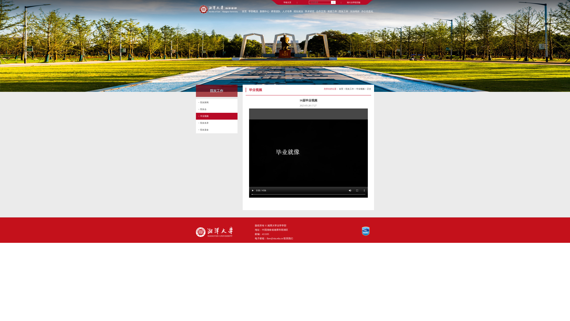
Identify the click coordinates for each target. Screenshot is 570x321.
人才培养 (287, 11)
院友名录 (204, 123)
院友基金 (204, 130)
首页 (244, 11)
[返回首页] (218, 10)
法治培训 (355, 11)
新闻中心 (264, 11)
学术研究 (309, 11)
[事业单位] (368, 235)
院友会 (203, 109)
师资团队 (276, 11)
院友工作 (343, 11)
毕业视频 (204, 116)
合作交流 (321, 11)
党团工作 (332, 11)
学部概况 (253, 11)
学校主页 (287, 2)
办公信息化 (367, 11)
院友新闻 (204, 102)
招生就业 (298, 11)
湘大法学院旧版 (353, 2)
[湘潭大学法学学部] (214, 236)
